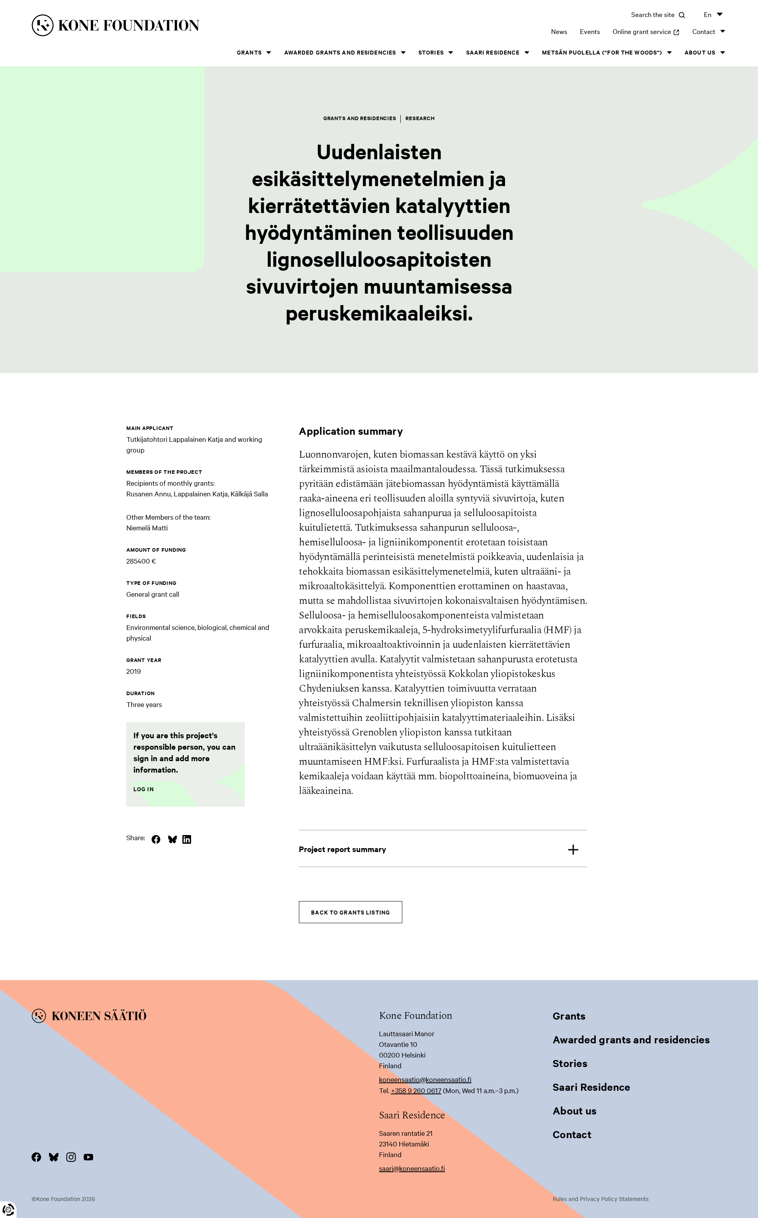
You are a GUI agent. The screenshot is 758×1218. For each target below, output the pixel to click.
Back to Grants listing (350, 912)
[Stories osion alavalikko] (451, 52)
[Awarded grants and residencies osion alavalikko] (403, 52)
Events (590, 31)
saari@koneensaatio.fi (412, 1168)
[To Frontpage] (205, 1017)
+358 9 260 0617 (416, 1090)
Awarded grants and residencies (340, 52)
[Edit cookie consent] (8, 1209)
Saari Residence (493, 52)
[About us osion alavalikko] (722, 52)
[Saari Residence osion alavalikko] (527, 52)
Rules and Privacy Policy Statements (601, 1199)
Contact (703, 31)
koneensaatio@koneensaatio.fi (425, 1079)
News (559, 31)
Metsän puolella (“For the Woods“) (602, 52)
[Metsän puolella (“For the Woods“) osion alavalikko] (669, 52)
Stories (431, 52)
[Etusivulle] (188, 26)
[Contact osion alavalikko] (722, 31)
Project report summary (342, 848)
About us (700, 52)
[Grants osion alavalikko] (269, 52)
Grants (249, 52)
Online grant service (646, 31)
